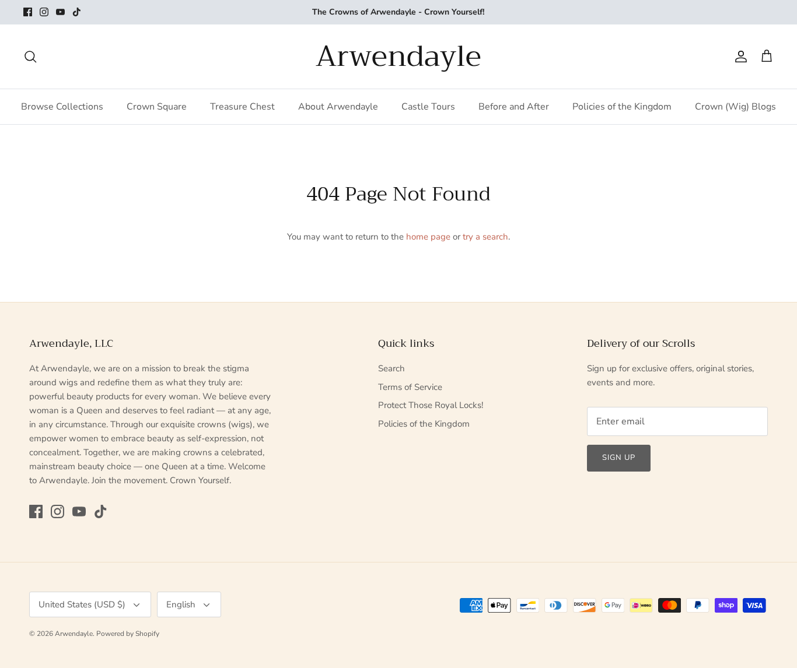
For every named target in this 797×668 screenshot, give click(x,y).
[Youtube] (60, 12)
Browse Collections (62, 106)
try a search (485, 236)
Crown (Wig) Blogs (735, 106)
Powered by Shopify (127, 633)
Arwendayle (74, 633)
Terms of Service (410, 387)
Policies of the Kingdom (622, 106)
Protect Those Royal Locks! (430, 405)
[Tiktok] (76, 12)
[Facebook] (27, 12)
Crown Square (157, 106)
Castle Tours (428, 106)
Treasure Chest (242, 106)
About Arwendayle (338, 106)
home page (428, 236)
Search (391, 368)
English (180, 604)
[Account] (738, 57)
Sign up (618, 457)
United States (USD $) (82, 604)
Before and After (513, 106)
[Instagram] (44, 12)
